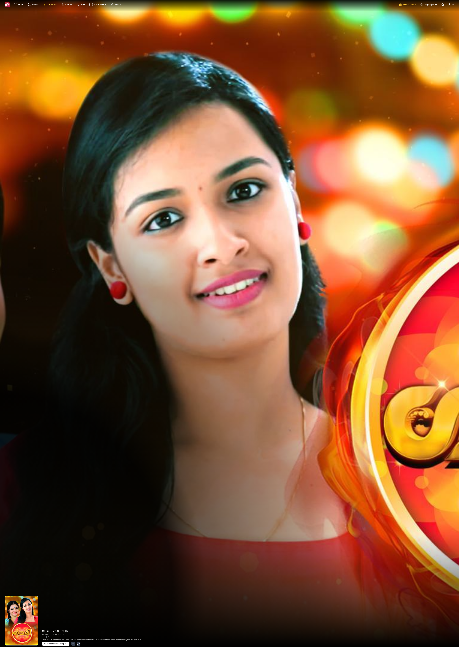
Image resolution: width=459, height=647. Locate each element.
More (142, 640)
